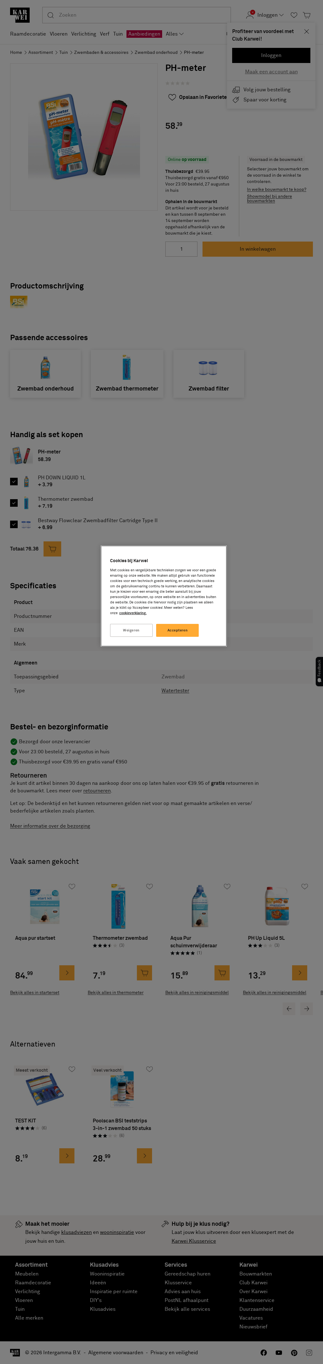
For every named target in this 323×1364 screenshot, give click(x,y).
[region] (164, 596)
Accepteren (177, 630)
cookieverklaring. (133, 613)
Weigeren (131, 630)
